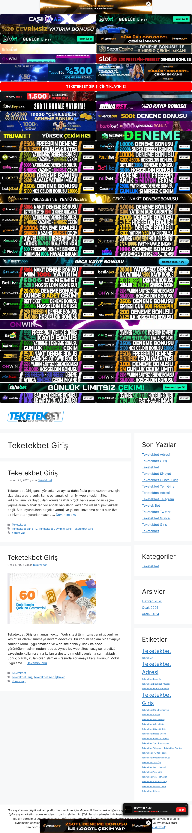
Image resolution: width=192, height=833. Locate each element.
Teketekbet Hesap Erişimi (154, 734)
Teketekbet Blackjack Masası (156, 684)
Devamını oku (66, 515)
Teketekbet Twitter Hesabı (154, 753)
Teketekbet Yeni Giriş (158, 486)
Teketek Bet (151, 505)
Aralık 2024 (150, 614)
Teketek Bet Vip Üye (151, 762)
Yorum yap (19, 532)
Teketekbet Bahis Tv (24, 528)
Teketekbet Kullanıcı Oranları (155, 738)
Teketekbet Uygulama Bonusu (156, 758)
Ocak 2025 (150, 607)
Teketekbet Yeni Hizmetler (154, 777)
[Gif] (96, 198)
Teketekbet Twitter (156, 512)
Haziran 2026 (152, 601)
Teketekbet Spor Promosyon (155, 743)
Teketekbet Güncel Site (153, 724)
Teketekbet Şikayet (156, 474)
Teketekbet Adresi (156, 454)
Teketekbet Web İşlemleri (49, 677)
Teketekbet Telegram (158, 499)
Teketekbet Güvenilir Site (154, 729)
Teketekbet (19, 524)
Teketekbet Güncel (156, 518)
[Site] (48, 146)
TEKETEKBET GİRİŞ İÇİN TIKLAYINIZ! (96, 86)
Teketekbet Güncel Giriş (160, 480)
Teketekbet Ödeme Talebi (154, 786)
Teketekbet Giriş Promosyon (155, 710)
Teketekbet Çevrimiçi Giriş (55, 528)
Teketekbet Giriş (33, 473)
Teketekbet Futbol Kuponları (155, 688)
